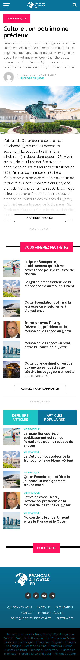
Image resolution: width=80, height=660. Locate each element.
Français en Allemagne (19, 642)
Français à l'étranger (19, 634)
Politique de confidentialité (31, 618)
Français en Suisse (63, 638)
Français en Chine (35, 646)
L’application (64, 607)
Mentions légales (50, 612)
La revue (43, 607)
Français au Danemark (44, 649)
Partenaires (64, 618)
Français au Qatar (32, 78)
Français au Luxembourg (35, 653)
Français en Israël (16, 649)
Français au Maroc (60, 646)
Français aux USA (46, 634)
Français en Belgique (49, 642)
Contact (27, 612)
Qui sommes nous (19, 607)
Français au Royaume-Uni (32, 638)
